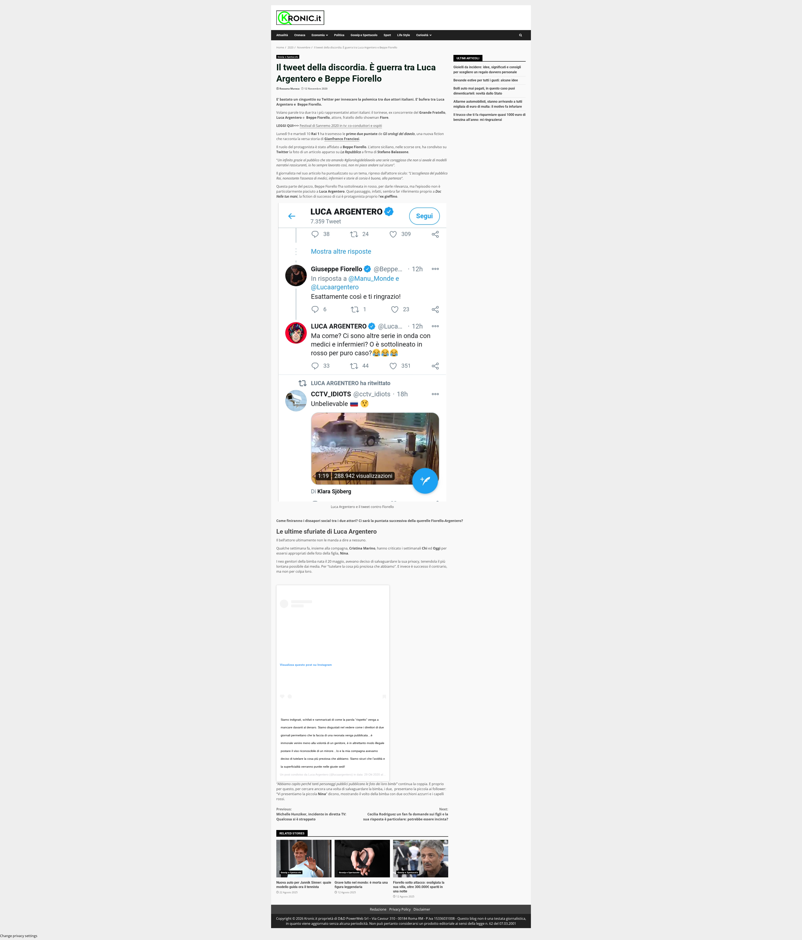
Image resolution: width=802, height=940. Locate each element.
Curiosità (422, 35)
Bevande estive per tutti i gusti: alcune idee (485, 80)
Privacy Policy (400, 909)
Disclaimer (422, 909)
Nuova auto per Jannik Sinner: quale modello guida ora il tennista (303, 858)
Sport (387, 35)
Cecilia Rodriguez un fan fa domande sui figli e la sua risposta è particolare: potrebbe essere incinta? (405, 814)
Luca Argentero (318, 774)
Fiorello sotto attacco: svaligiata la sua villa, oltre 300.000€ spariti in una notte (420, 858)
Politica (339, 35)
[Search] (520, 35)
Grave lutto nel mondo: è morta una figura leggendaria (362, 858)
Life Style (403, 35)
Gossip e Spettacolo (364, 35)
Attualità (282, 35)
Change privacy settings (18, 936)
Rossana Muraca (289, 88)
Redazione (378, 909)
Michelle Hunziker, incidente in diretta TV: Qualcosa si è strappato (311, 814)
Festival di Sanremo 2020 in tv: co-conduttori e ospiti (341, 125)
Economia (318, 35)
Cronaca (299, 35)
